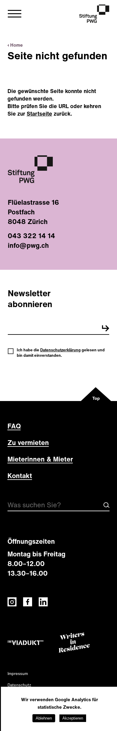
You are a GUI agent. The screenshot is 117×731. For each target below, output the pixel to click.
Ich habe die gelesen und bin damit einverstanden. (61, 352)
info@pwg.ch (28, 245)
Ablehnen (44, 718)
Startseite (39, 113)
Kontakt (20, 476)
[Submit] (105, 329)
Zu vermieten (28, 442)
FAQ (14, 426)
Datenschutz (19, 685)
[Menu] (14, 15)
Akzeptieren (72, 718)
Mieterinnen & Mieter (40, 459)
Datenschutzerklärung (60, 350)
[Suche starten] (107, 507)
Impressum (18, 674)
